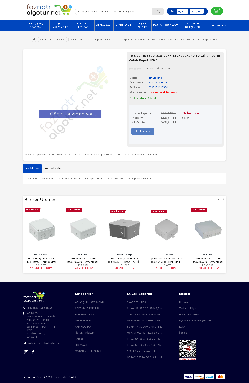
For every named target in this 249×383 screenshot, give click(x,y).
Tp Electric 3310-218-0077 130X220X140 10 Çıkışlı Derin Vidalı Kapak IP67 (170, 39)
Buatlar (77, 39)
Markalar (218, 25)
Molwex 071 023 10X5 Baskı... (145, 320)
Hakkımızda (186, 302)
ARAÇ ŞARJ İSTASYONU (36, 25)
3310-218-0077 (124, 154)
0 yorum (148, 68)
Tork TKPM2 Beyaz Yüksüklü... (145, 314)
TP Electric (155, 77)
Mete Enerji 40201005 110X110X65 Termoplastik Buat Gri (41, 260)
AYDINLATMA (123, 25)
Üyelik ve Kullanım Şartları (195, 320)
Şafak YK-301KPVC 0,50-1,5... (145, 326)
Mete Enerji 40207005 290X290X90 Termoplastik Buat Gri (208, 260)
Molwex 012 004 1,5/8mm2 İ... (145, 332)
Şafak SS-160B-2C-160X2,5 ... (145, 345)
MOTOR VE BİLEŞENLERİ (193, 25)
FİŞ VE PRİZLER (142, 25)
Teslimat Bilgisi (188, 308)
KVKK (182, 326)
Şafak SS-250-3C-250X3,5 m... (145, 308)
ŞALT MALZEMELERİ (60, 25)
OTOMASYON (104, 25)
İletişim (183, 332)
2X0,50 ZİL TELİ (136, 302)
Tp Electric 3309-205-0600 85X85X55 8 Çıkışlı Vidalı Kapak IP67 (166, 260)
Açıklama (32, 168)
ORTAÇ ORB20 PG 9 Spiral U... (145, 357)
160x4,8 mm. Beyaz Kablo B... (144, 351)
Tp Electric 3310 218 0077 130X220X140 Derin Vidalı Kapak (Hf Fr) (74, 154)
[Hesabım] (172, 11)
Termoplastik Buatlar (103, 39)
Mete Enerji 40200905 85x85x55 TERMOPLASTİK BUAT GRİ (124, 260)
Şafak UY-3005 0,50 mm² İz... (144, 338)
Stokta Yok (143, 131)
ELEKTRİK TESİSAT (83, 25)
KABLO (157, 25)
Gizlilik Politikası (189, 314)
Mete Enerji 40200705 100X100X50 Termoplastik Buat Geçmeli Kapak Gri (83, 260)
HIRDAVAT (171, 25)
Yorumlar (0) (53, 168)
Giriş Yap (196, 11)
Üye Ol (182, 11)
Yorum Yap (166, 68)
